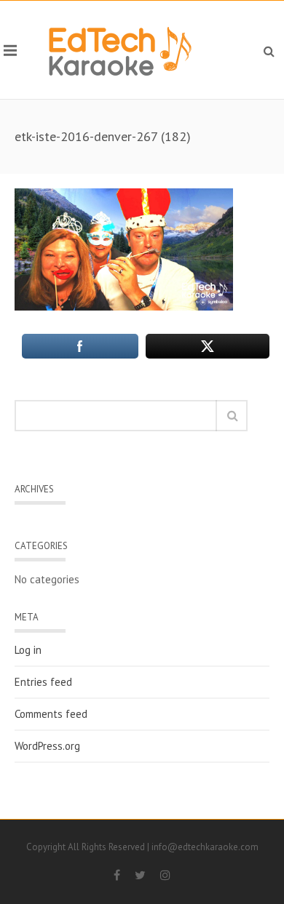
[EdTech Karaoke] (120, 50)
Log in (28, 650)
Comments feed (51, 714)
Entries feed (43, 682)
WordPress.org (47, 746)
